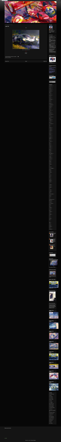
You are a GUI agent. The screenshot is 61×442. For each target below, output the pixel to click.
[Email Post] (18, 56)
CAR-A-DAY (9, 3)
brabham (50, 119)
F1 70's (50, 87)
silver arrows (51, 114)
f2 (49, 165)
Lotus (50, 96)
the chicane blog (51, 416)
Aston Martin (51, 153)
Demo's (50, 133)
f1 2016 (50, 157)
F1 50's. (50, 110)
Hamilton (50, 127)
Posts (51, 254)
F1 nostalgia (50, 402)
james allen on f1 (51, 403)
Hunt (50, 177)
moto (50, 192)
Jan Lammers (51, 203)
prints (50, 160)
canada (54, 246)
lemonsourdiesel (51, 406)
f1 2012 (50, 184)
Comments (51, 255)
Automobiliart (51, 396)
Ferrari (50, 88)
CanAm (50, 150)
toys (49, 227)
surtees (50, 164)
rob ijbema (51, 29)
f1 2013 (50, 172)
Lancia (50, 131)
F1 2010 (50, 141)
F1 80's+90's (51, 104)
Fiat (49, 142)
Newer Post (7, 61)
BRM (50, 118)
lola (7, 57)
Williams (50, 138)
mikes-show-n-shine (52, 412)
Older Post (45, 61)
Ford (50, 115)
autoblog (50, 395)
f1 (49, 188)
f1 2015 (50, 191)
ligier (50, 222)
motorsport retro (51, 413)
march (50, 145)
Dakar (50, 169)
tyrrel (50, 176)
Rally (50, 92)
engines (50, 214)
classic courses (51, 399)
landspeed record (51, 199)
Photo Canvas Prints (52, 304)
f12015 (50, 218)
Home (26, 61)
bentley (50, 187)
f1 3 (49, 215)
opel (49, 223)
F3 (49, 126)
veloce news (50, 420)
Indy (49, 111)
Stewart (50, 180)
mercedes (50, 99)
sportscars (9, 57)
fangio (50, 161)
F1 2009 (50, 130)
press (50, 122)
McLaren (50, 95)
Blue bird (50, 200)
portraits (50, 226)
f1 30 (50, 196)
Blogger (35, 440)
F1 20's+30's (51, 123)
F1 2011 (50, 154)
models (50, 146)
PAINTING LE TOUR (53, 233)
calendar (50, 211)
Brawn (50, 149)
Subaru (50, 181)
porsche (50, 91)
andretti (50, 207)
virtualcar (50, 421)
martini (50, 134)
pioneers (50, 103)
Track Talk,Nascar (51, 417)
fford (49, 219)
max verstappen (51, 168)
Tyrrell (50, 107)
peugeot (50, 137)
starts (50, 100)
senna (50, 195)
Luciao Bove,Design (51, 407)
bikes (50, 210)
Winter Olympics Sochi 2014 (52, 245)
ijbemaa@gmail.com (53, 47)
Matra (50, 204)
